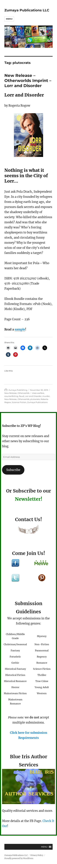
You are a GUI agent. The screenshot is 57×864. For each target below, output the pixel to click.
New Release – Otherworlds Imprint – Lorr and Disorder (27, 80)
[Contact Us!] (28, 530)
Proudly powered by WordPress (18, 858)
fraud (21, 396)
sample (20, 329)
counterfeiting (11, 396)
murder (46, 396)
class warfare (38, 393)
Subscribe (13, 470)
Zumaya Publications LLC (26, 10)
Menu (9, 19)
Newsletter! (28, 499)
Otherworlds (23, 393)
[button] (44, 847)
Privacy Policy (36, 855)
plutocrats (35, 399)
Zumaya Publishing (17, 390)
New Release (10, 393)
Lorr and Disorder (33, 396)
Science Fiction (19, 402)
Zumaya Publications (37, 402)
